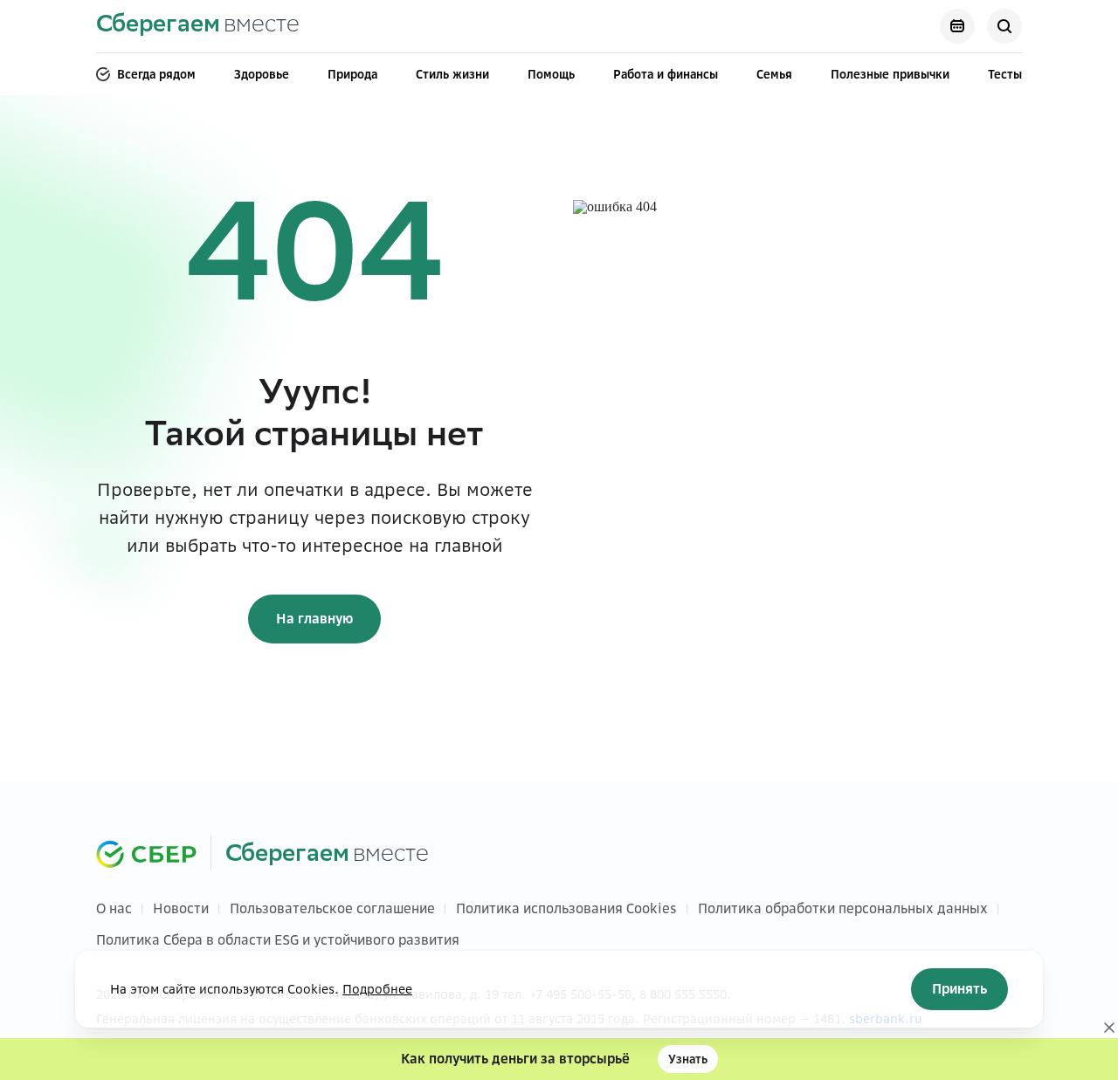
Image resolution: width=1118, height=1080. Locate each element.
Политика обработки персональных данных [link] (843, 908)
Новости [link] (181, 908)
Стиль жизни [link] (452, 74)
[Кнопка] (957, 26)
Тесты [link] (1005, 74)
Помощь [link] (551, 74)
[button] (559, 1059)
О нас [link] (114, 908)
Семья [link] (774, 74)
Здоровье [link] (261, 74)
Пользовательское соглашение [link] (332, 908)
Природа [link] (352, 74)
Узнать (687, 1059)
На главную (314, 618)
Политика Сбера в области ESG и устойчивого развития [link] (277, 940)
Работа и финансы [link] (665, 74)
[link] (198, 26)
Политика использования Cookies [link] (566, 908)
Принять (959, 988)
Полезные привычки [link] (890, 74)
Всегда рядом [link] (156, 74)
